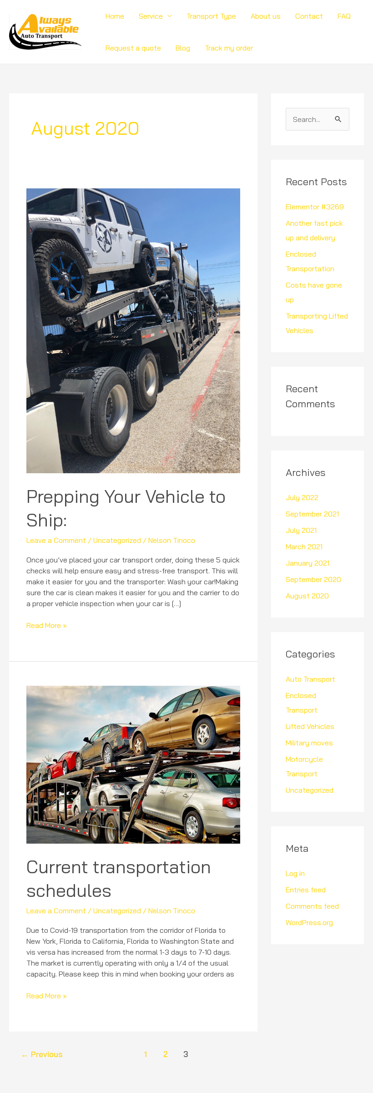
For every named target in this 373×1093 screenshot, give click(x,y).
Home (115, 15)
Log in (295, 873)
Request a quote (133, 47)
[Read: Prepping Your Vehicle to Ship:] (133, 329)
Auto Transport (310, 678)
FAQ (344, 15)
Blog (183, 47)
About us (266, 15)
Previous (41, 1054)
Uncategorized (117, 540)
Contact (309, 15)
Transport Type (211, 15)
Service (151, 15)
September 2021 (312, 513)
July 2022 (302, 497)
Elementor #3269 (315, 206)
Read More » (46, 625)
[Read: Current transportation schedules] (133, 764)
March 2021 (304, 546)
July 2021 (301, 530)
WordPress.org (309, 922)
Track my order (229, 47)
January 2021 (307, 562)
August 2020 (307, 595)
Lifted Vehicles (310, 726)
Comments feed (312, 906)
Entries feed (306, 889)
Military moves (309, 742)
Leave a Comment (56, 540)
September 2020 (313, 579)
